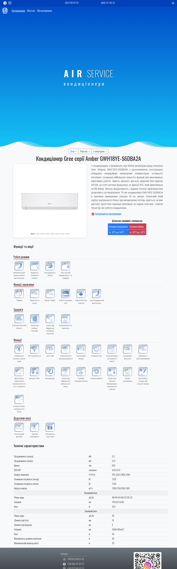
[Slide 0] (32, 233)
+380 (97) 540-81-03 (75, 559)
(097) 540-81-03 (72, 2)
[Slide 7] (67, 233)
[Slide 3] (47, 233)
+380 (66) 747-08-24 (75, 564)
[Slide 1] (37, 233)
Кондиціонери (18, 11)
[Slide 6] (62, 233)
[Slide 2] (42, 233)
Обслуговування (44, 11)
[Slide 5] (57, 233)
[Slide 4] (52, 233)
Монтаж (31, 11)
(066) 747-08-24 (108, 2)
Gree (72, 151)
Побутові (84, 151)
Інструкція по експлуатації (108, 213)
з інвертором (99, 151)
